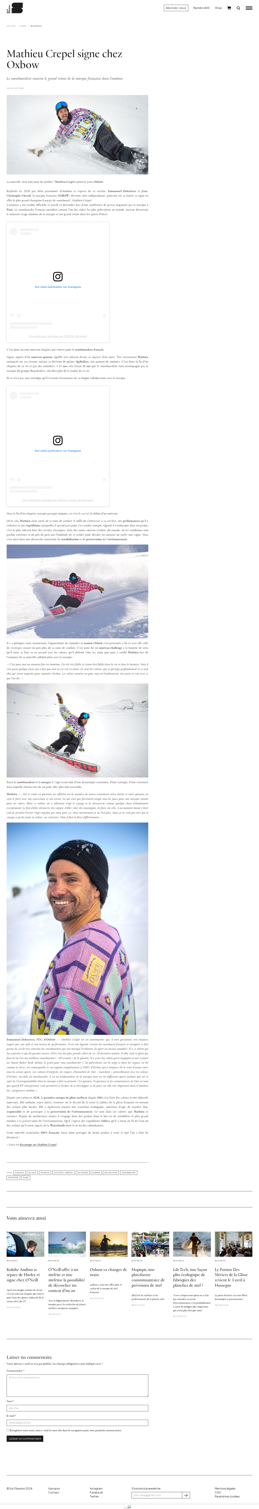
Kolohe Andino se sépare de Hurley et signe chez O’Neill (23, 1275)
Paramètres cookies (227, 1496)
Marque (45, 1172)
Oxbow (96, 1172)
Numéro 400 (202, 7)
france (19, 1172)
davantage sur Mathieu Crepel (38, 1144)
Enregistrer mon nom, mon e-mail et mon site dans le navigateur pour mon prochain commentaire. (66, 1430)
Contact (53, 1492)
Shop (218, 7)
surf (26, 1177)
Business (36, 26)
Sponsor (13, 1177)
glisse (32, 1172)
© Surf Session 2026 (19, 1488)
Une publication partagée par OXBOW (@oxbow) (57, 336)
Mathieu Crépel (63, 1172)
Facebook (96, 1492)
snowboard (129, 1172)
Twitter (94, 1496)
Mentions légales (225, 1488)
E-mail (10, 1416)
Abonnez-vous (176, 7)
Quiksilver (110, 1172)
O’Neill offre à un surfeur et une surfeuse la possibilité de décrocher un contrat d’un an (66, 1280)
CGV (218, 1492)
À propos (54, 1488)
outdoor (82, 1172)
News (23, 26)
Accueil (11, 26)
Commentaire (15, 1371)
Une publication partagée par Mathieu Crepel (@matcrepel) (57, 500)
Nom (10, 1401)
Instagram (96, 1488)
